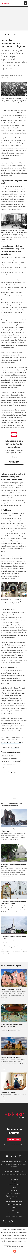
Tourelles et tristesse (8, 1092)
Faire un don (14, 1179)
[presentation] (14, 818)
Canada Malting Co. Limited (11, 1057)
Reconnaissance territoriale (14, 1201)
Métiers (14, 1187)
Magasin (14, 1182)
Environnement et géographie (9, 758)
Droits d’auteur (7, 1244)
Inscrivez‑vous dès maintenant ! (14, 462)
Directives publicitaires (14, 1185)
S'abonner (14, 1207)
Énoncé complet (17, 1243)
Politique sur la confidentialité (11, 1246)
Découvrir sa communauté (8, 764)
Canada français (5, 761)
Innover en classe (19, 1144)
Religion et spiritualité (7, 767)
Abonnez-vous (15, 1139)
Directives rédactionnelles (14, 1193)
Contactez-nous (14, 1190)
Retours (14, 1210)
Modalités (21, 1246)
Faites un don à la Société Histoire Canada (14, 1161)
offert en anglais (15, 747)
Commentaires (14, 1199)
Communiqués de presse (14, 1204)
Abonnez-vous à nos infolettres (14, 1171)
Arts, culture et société (7, 755)
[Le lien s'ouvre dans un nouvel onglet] (14, 1251)
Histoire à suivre (8, 1144)
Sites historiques (16, 761)
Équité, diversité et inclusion (14, 1196)
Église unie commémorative (11, 989)
